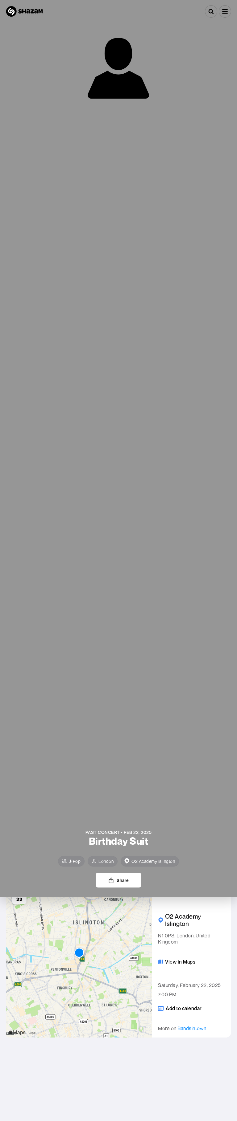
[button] (225, 11)
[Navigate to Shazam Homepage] (24, 11)
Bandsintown (191, 1028)
